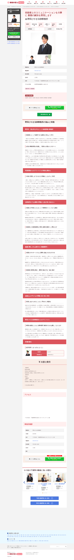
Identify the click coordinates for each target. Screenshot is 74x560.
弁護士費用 (63, 3)
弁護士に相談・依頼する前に (44, 540)
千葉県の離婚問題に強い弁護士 (43, 498)
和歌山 (12, 536)
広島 (15, 536)
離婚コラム (36, 540)
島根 (23, 536)
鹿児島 (47, 536)
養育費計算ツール (56, 3)
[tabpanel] (44, 43)
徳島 (28, 536)
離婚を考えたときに (15, 540)
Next (65, 482)
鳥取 (21, 536)
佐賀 (43, 536)
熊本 (36, 536)
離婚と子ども (49, 3)
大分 (38, 536)
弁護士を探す (29, 3)
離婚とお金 (36, 3)
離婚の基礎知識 (21, 540)
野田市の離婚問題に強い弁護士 (43, 503)
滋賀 (10, 536)
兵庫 (8, 536)
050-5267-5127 (38, 70)
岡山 (17, 536)
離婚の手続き (43, 3)
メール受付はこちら (35, 107)
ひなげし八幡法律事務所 (59, 483)
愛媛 (30, 536)
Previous (24, 482)
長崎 (45, 536)
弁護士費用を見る (44, 114)
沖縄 (50, 536)
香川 (26, 536)
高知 (32, 536)
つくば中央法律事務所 (29, 483)
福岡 (34, 536)
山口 (19, 536)
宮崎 (40, 536)
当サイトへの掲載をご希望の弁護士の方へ (14, 547)
